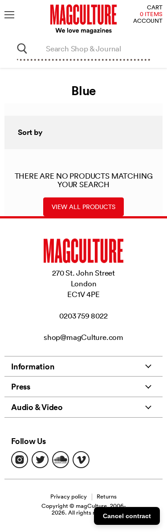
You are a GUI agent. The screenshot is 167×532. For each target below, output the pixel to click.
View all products (83, 207)
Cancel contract (127, 515)
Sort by (30, 132)
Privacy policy (68, 496)
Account (148, 21)
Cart (155, 7)
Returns (107, 496)
